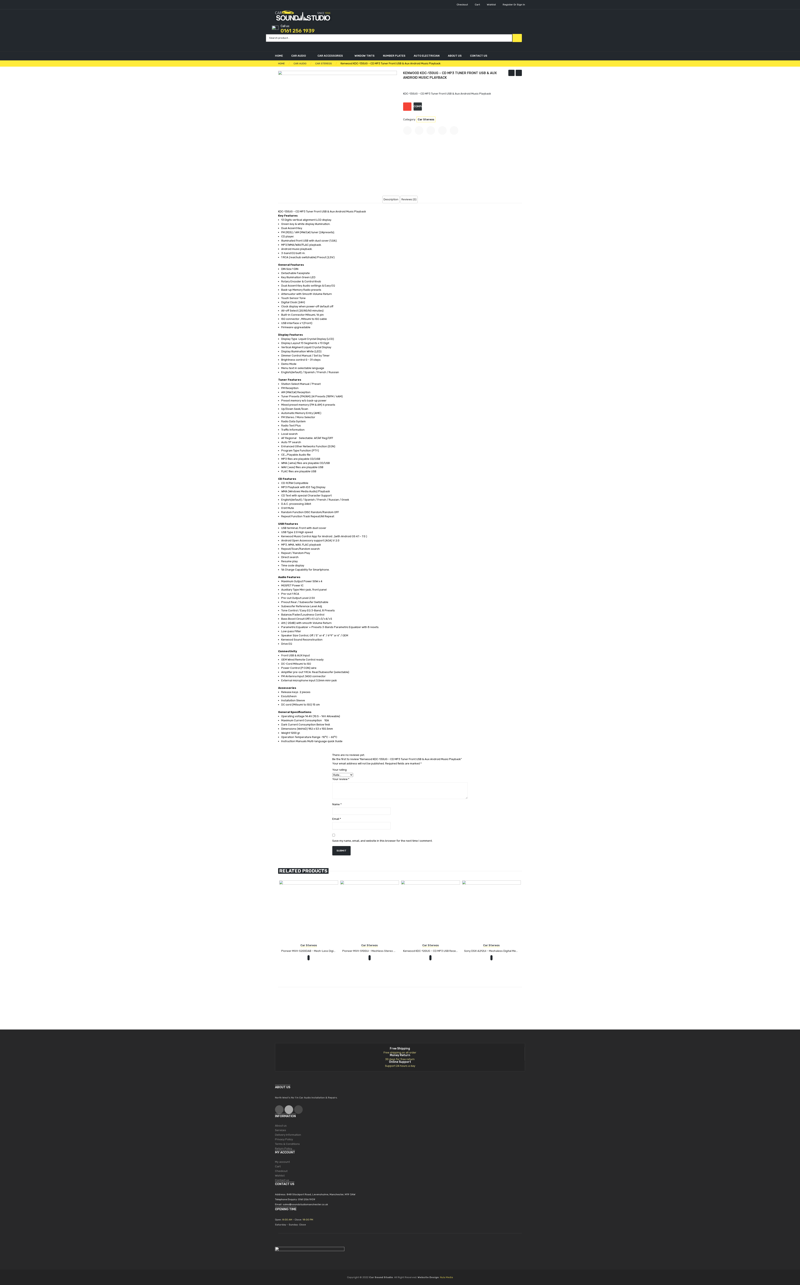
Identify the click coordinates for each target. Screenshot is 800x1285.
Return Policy (283, 1148)
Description (391, 199)
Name (337, 804)
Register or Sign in (514, 4)
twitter (289, 1109)
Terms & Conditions (287, 1143)
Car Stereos (426, 119)
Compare (418, 106)
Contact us (282, 1180)
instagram (298, 1109)
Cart (477, 4)
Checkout (462, 4)
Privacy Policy (284, 1139)
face (279, 1109)
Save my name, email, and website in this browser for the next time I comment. (382, 840)
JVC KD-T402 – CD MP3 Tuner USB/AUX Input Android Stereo (519, 73)
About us (281, 1125)
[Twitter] (419, 130)
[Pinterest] (430, 130)
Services (280, 1130)
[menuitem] (281, 56)
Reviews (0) (408, 199)
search (517, 38)
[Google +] (442, 130)
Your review (340, 779)
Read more (308, 951)
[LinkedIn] (454, 130)
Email (336, 818)
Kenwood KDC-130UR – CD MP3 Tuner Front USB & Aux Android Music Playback (512, 73)
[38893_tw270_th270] (337, 130)
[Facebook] (407, 130)
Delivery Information (288, 1134)
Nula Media (446, 1277)
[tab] (391, 199)
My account (282, 1161)
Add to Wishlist (407, 106)
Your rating (339, 769)
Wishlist (491, 4)
